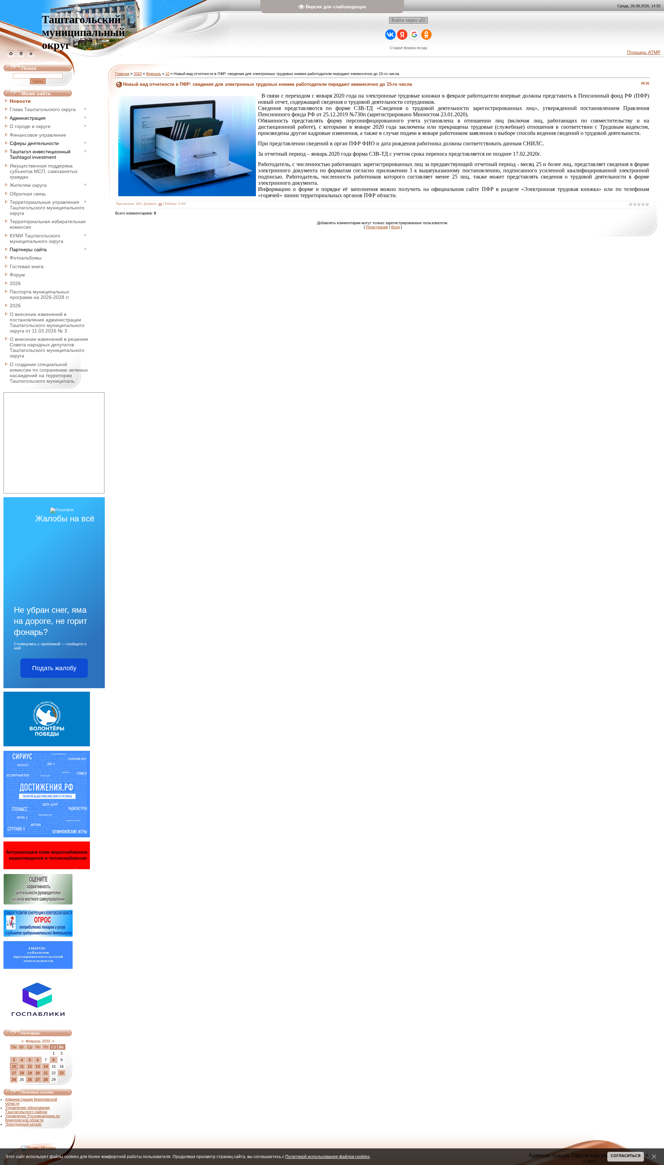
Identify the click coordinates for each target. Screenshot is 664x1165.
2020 (137, 74)
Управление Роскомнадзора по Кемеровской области (32, 1118)
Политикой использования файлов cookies (327, 1156)
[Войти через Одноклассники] (426, 34)
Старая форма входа (408, 48)
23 (61, 1073)
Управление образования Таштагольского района (27, 1109)
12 (30, 1066)
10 (14, 1066)
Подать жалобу (54, 668)
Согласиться (625, 1156)
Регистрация (377, 227)
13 (38, 1066)
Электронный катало (23, 1124)
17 (14, 1073)
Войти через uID (408, 20)
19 (30, 1073)
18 (22, 1073)
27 (38, 1079)
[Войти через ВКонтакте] (390, 34)
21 (46, 1073)
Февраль (153, 74)
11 (22, 1066)
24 (14, 1079)
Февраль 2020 (38, 1041)
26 (30, 1079)
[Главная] (11, 56)
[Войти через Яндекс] (402, 34)
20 (38, 1073)
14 (46, 1066)
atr (160, 204)
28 (46, 1079)
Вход (395, 227)
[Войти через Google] (414, 34)
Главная (122, 74)
